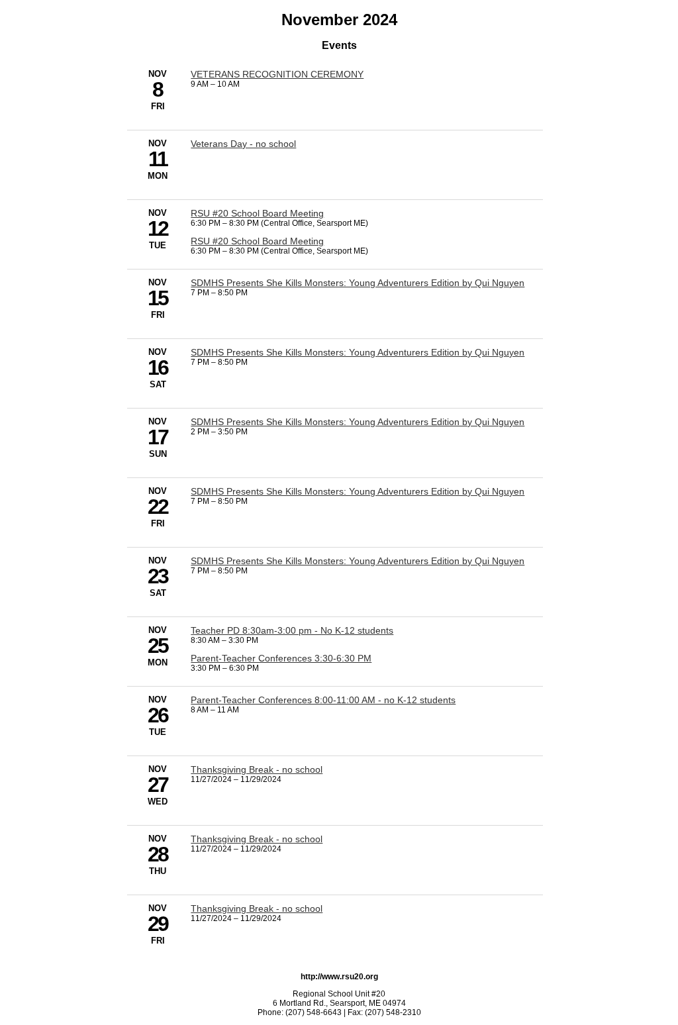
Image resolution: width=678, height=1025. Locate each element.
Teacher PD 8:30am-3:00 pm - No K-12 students (292, 630)
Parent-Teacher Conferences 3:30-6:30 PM (281, 658)
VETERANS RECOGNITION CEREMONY (277, 74)
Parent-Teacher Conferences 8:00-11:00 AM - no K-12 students (323, 700)
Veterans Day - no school (243, 143)
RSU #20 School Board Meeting (257, 213)
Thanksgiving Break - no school (256, 769)
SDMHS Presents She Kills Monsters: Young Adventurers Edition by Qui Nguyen (357, 282)
